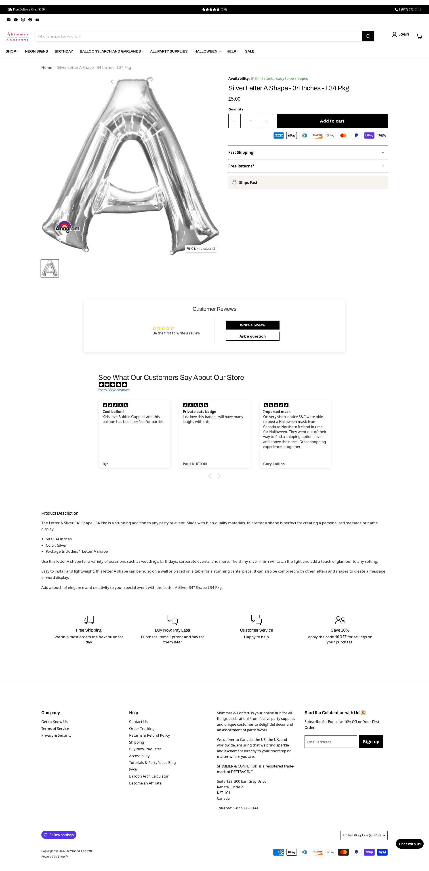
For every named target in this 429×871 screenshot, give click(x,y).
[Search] (368, 36)
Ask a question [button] (253, 336)
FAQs (133, 769)
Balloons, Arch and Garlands (111, 51)
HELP (232, 51)
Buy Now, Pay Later (145, 748)
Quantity (235, 109)
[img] (216, 384)
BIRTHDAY (64, 51)
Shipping (136, 742)
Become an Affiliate (145, 783)
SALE (249, 51)
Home (46, 67)
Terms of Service (55, 728)
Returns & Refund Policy (149, 735)
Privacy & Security (56, 735)
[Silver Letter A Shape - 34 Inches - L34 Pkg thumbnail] (50, 268)
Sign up (371, 741)
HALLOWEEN (206, 51)
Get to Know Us (54, 721)
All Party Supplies (169, 51)
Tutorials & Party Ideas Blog (152, 762)
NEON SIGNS (36, 51)
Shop (11, 51)
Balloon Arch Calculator (149, 776)
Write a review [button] (252, 325)
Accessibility (139, 755)
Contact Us (138, 721)
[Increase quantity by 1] (267, 121)
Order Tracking (142, 728)
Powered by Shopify (54, 856)
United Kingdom (362, 835)
